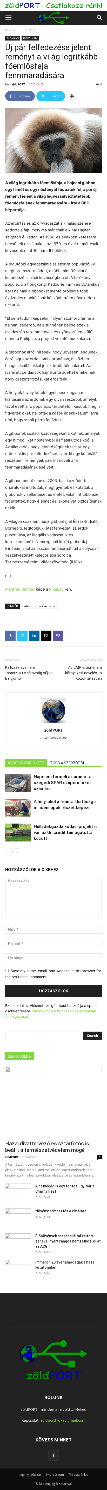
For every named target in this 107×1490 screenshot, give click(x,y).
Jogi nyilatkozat (30, 1474)
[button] (8, 18)
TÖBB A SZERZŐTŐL (67, 763)
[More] (71, 96)
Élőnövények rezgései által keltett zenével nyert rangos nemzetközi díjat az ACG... (68, 1241)
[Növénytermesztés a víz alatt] (18, 1217)
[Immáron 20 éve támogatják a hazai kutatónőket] (18, 1269)
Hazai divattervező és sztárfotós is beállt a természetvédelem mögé (47, 1146)
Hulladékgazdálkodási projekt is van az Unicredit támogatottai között (66, 832)
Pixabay (56, 589)
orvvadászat (47, 606)
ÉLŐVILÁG (30, 30)
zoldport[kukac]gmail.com (63, 1420)
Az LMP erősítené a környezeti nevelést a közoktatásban (83, 673)
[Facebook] (10, 636)
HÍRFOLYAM (30, 38)
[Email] (46, 636)
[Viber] (58, 636)
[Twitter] (22, 636)
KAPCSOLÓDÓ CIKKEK (26, 763)
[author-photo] (53, 723)
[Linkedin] (34, 636)
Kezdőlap (11, 30)
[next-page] (17, 851)
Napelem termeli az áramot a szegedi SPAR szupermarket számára (62, 782)
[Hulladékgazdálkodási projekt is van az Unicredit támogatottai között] (18, 832)
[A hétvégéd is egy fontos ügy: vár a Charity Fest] (18, 1193)
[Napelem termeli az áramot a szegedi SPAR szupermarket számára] (18, 783)
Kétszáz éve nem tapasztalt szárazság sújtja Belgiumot (28, 673)
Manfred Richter (20, 589)
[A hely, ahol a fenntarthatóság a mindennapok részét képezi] (18, 808)
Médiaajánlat (78, 1474)
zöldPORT (18, 84)
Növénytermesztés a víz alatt (60, 1211)
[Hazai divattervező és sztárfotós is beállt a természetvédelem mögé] (53, 1102)
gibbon (28, 606)
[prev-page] (8, 851)
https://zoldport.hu (53, 737)
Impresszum (55, 1474)
